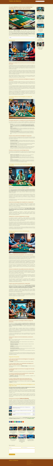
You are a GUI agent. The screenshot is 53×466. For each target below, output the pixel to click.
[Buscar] (44, 1)
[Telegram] (19, 422)
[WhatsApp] (14, 422)
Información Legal (29, 460)
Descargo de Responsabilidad (30, 463)
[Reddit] (23, 422)
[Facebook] (9, 422)
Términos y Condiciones (29, 461)
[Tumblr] (16, 422)
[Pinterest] (13, 422)
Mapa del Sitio (28, 464)
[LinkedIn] (18, 422)
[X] (11, 422)
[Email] (21, 422)
